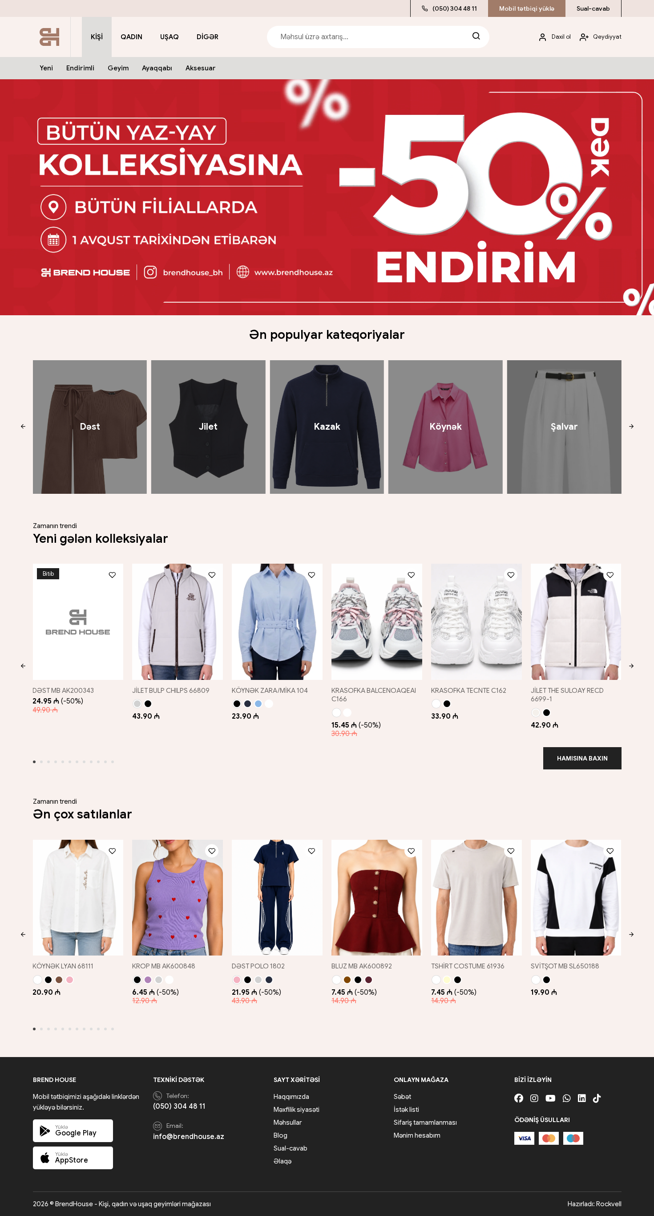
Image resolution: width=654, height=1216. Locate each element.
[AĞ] (269, 704)
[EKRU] (336, 980)
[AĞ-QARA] (347, 712)
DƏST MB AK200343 (63, 691)
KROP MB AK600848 (163, 966)
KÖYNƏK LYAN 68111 (62, 966)
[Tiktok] (597, 1098)
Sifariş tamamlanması (425, 1122)
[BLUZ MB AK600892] (376, 898)
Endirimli (80, 68)
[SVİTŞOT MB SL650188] (576, 898)
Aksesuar (201, 68)
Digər (207, 37)
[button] (23, 427)
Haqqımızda (291, 1097)
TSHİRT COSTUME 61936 (468, 966)
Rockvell (609, 1204)
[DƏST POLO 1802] (277, 898)
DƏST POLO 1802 (258, 966)
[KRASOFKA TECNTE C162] (476, 622)
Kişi (97, 37)
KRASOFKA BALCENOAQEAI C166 (373, 695)
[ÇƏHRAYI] (69, 980)
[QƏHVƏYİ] (59, 980)
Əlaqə (282, 1161)
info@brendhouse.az (188, 1136)
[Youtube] (550, 1098)
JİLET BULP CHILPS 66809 (171, 691)
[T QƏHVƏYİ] (347, 980)
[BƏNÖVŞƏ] (148, 980)
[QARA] (148, 704)
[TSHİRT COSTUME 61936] (476, 898)
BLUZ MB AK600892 (361, 966)
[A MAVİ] (258, 704)
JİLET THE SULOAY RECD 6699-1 (567, 695)
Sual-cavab (593, 8)
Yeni (46, 68)
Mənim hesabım (417, 1135)
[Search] (476, 37)
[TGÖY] (247, 704)
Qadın (131, 37)
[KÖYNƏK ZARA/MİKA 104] (277, 622)
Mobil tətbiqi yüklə (526, 8)
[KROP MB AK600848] (177, 898)
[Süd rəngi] (536, 712)
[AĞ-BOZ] (336, 712)
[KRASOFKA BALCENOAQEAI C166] (376, 622)
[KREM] (447, 980)
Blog (280, 1135)
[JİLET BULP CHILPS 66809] (177, 622)
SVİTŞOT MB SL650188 (565, 966)
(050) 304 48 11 (454, 8)
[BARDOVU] (368, 980)
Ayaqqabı (157, 68)
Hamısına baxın (582, 758)
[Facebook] (518, 1098)
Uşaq (169, 37)
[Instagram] (534, 1098)
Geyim (118, 68)
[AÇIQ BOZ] (137, 704)
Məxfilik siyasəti (296, 1110)
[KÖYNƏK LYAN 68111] (77, 898)
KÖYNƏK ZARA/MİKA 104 (270, 691)
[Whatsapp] (567, 1098)
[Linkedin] (582, 1098)
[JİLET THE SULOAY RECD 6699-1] (576, 622)
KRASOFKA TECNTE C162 (468, 691)
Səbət (402, 1097)
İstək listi (406, 1110)
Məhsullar (288, 1122)
